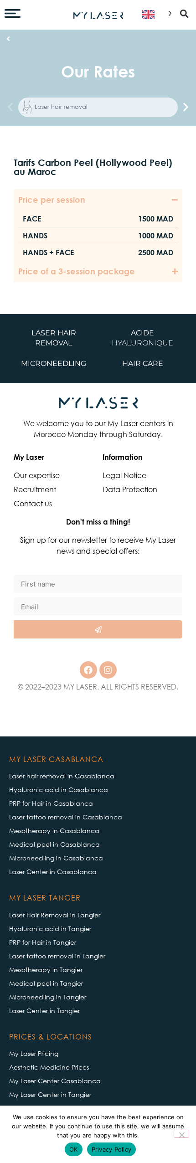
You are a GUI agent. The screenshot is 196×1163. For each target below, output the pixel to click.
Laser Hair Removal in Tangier (54, 915)
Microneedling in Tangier (47, 997)
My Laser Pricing (33, 1053)
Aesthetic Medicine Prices (49, 1067)
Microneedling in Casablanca (56, 858)
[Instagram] (108, 670)
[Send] (98, 629)
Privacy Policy (112, 1149)
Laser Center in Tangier (44, 1010)
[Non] (181, 1134)
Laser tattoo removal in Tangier (57, 956)
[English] (155, 15)
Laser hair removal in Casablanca (61, 776)
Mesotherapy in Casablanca (54, 830)
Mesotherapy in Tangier (46, 969)
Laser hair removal (61, 107)
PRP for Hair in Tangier (42, 942)
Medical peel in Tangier (46, 983)
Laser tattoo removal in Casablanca (65, 817)
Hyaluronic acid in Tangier (50, 928)
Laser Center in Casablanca (53, 871)
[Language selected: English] (155, 15)
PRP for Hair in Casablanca (51, 803)
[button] (183, 13)
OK (73, 1149)
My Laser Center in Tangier (50, 1094)
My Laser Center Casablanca (55, 1080)
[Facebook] (88, 670)
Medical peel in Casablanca (54, 844)
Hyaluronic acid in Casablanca (58, 789)
